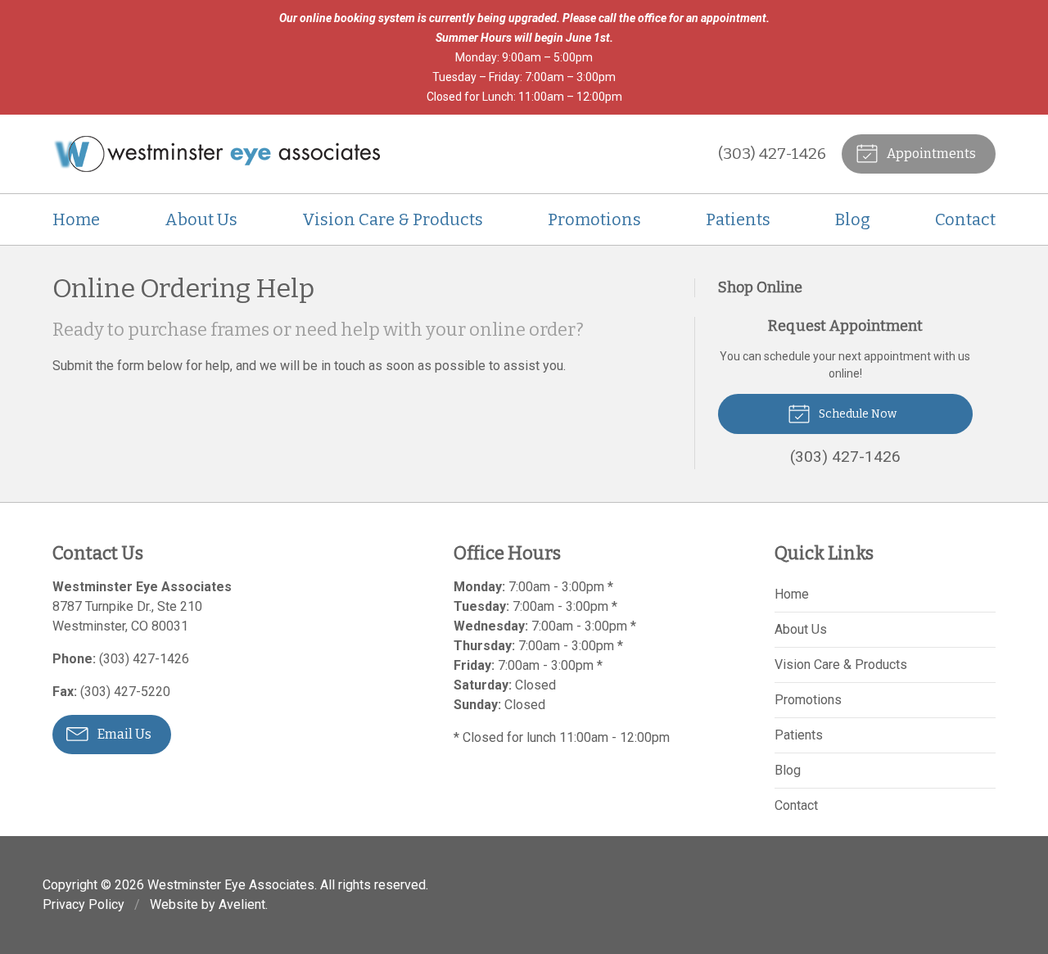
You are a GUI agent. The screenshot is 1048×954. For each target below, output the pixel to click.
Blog (852, 219)
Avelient (242, 904)
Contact (965, 219)
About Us (201, 219)
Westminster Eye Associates (230, 885)
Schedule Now (856, 414)
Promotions (594, 219)
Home (76, 219)
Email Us (123, 734)
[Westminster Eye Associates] (216, 154)
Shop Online (760, 287)
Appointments (930, 153)
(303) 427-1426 (772, 153)
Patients (738, 219)
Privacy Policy (83, 904)
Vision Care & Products (392, 219)
